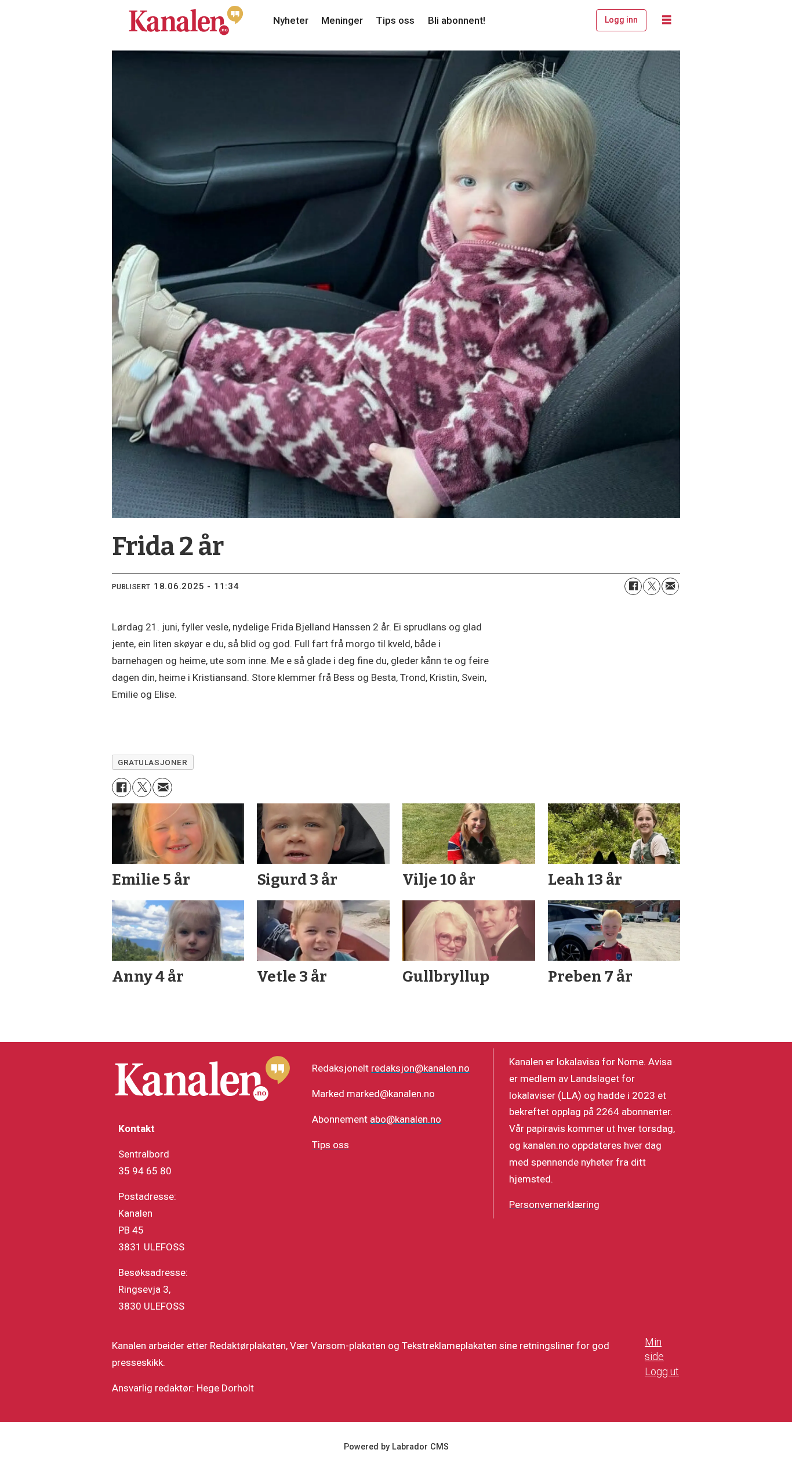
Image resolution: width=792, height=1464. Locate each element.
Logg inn (621, 19)
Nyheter (290, 20)
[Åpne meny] (667, 20)
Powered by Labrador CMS (396, 1447)
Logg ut (662, 1371)
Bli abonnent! (456, 20)
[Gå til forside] (186, 20)
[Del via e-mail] (670, 586)
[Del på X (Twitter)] (651, 586)
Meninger (342, 20)
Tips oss (395, 20)
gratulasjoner (152, 762)
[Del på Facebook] (633, 586)
